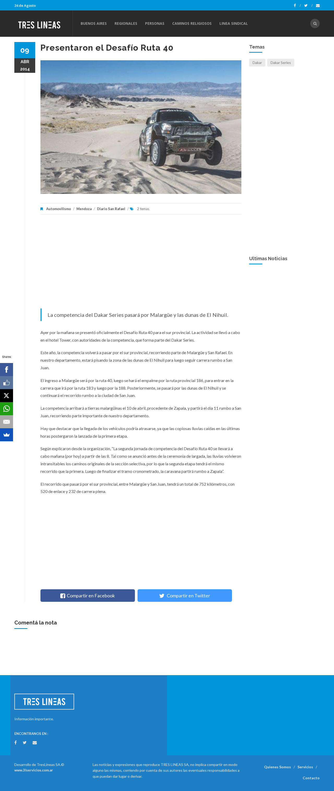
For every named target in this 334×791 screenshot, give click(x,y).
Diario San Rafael (111, 209)
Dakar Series (281, 62)
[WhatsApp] (6, 408)
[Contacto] (318, 5)
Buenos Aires (94, 23)
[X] (6, 395)
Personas (154, 23)
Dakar (257, 62)
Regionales (126, 23)
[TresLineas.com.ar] (43, 23)
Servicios (305, 767)
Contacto (311, 778)
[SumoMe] (6, 434)
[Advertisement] (140, 264)
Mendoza (84, 209)
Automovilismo (58, 209)
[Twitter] (308, 5)
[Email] (6, 421)
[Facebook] (297, 5)
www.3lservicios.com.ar (33, 770)
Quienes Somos (277, 767)
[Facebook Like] (6, 382)
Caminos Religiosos (192, 23)
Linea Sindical (233, 23)
